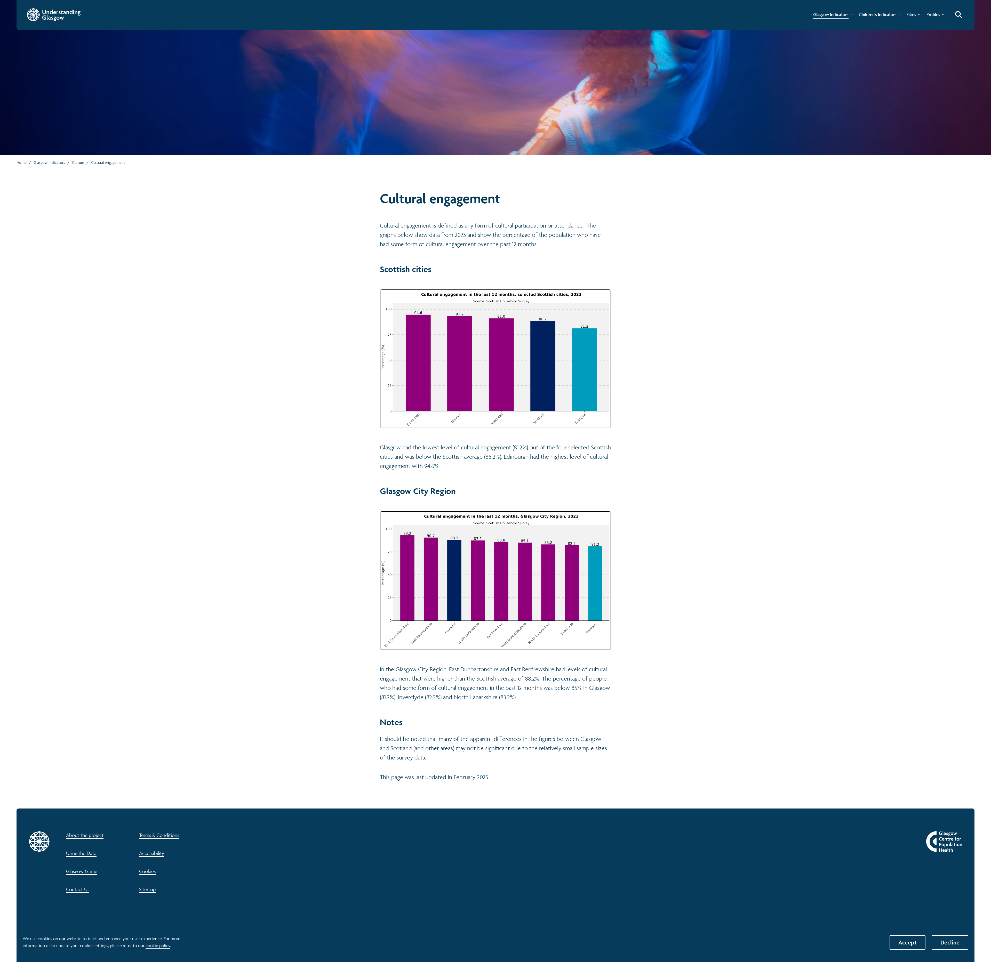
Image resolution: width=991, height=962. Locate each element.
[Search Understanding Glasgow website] (958, 14)
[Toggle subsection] (850, 15)
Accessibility (151, 853)
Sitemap (147, 889)
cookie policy (158, 945)
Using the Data (81, 853)
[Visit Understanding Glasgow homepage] (54, 14)
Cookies (147, 871)
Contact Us (77, 889)
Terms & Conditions (159, 835)
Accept (907, 942)
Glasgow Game (81, 871)
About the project (84, 835)
